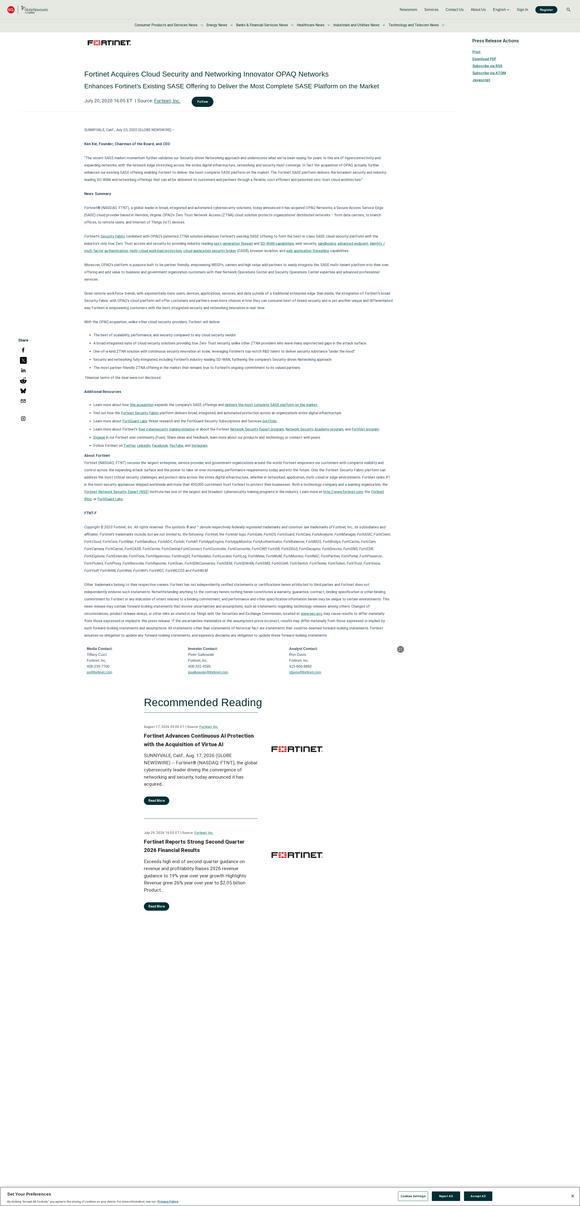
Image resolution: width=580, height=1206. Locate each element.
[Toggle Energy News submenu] (231, 25)
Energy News (216, 25)
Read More (156, 800)
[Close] (573, 1196)
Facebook (160, 445)
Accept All (478, 1196)
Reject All (446, 1196)
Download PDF (484, 59)
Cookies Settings (413, 1196)
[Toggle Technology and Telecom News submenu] (443, 25)
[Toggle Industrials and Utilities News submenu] (384, 25)
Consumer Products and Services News (166, 25)
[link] (408, 9)
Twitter (129, 445)
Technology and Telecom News (413, 25)
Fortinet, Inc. (167, 101)
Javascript (481, 80)
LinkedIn (143, 445)
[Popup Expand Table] (400, 649)
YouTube (176, 445)
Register (546, 10)
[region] (290, 1196)
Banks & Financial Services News (262, 25)
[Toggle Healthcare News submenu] (328, 25)
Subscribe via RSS (487, 66)
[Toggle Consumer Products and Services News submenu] (202, 25)
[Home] (27, 10)
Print (476, 52)
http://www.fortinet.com (343, 492)
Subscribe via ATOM (489, 73)
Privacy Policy (167, 1201)
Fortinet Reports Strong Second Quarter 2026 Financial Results (194, 846)
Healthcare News (310, 25)
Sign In (522, 10)
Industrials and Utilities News (356, 25)
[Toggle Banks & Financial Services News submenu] (292, 25)
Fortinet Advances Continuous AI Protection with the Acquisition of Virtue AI (199, 740)
